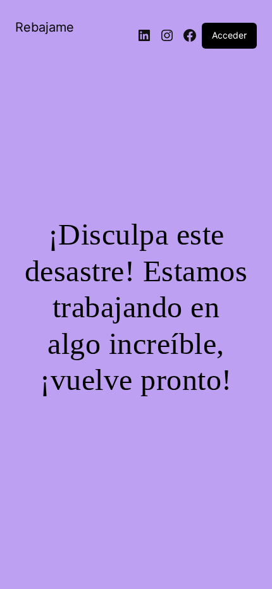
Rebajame (44, 27)
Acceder (229, 35)
